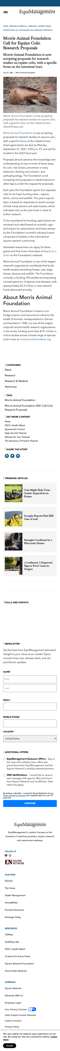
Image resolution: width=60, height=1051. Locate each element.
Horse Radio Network (16, 971)
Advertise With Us (14, 995)
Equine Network (13, 988)
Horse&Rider (11, 903)
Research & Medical (18, 26)
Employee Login (13, 1003)
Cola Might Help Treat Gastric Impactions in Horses (37, 493)
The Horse (10, 888)
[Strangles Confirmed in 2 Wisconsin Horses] (13, 542)
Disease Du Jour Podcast (17, 437)
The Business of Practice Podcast (21, 441)
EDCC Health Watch (15, 425)
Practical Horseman (14, 910)
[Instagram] (10, 855)
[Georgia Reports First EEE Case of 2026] (13, 517)
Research (33, 26)
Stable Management (15, 895)
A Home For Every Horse (17, 956)
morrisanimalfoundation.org (35, 339)
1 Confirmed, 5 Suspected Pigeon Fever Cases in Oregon (38, 566)
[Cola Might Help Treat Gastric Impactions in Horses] (13, 493)
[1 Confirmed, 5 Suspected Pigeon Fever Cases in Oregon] (13, 566)
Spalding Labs (12, 942)
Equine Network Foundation (19, 964)
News (8, 421)
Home (5, 26)
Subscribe (30, 803)
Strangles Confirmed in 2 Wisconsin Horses (38, 541)
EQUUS (9, 881)
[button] (7, 456)
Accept (9, 1045)
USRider (9, 934)
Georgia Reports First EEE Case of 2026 (39, 517)
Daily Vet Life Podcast (16, 433)
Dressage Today (13, 917)
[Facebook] (6, 855)
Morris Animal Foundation (17, 116)
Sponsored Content (15, 429)
